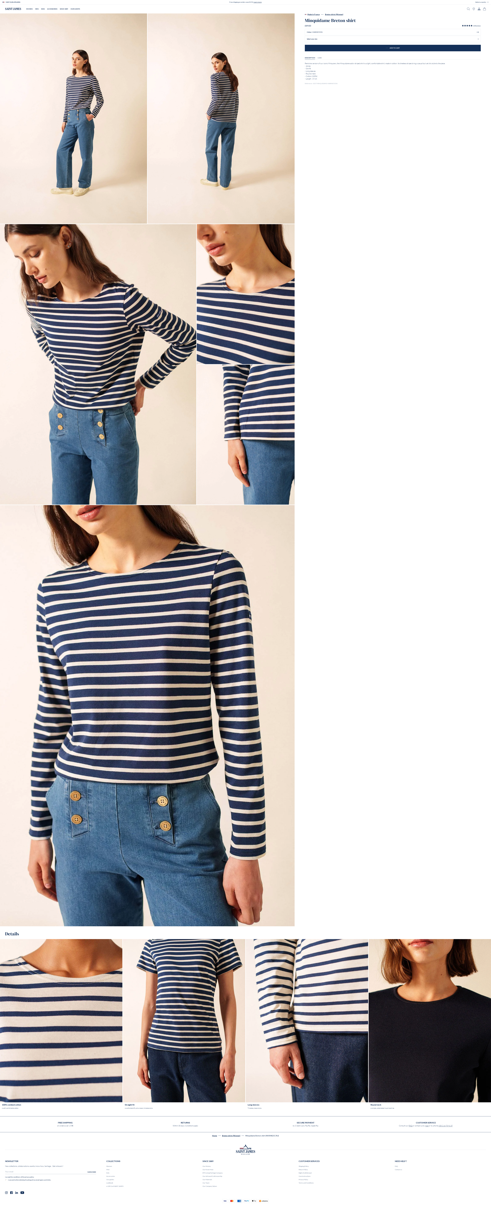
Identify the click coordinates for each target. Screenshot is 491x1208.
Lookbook (109, 1183)
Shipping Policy (304, 1166)
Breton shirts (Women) (334, 14)
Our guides (110, 1179)
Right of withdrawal (305, 1173)
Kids (107, 1173)
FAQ (410, 1126)
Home (214, 1136)
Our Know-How (208, 1170)
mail (427, 1126)
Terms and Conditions (306, 1183)
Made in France (313, 14)
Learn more (258, 2)
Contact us (398, 1170)
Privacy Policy (303, 1179)
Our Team (206, 1183)
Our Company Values (210, 1186)
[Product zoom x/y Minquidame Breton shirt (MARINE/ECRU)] (73, 118)
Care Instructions (305, 1176)
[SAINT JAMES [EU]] (13, 9)
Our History (207, 1166)
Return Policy (303, 1170)
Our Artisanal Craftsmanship (212, 1176)
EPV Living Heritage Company (213, 1173)
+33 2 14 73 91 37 (445, 1126)
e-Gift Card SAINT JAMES (114, 1186)
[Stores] (473, 8)
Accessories (110, 1176)
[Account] (479, 8)
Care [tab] (320, 58)
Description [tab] (310, 58)
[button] (481, 2)
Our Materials (207, 1179)
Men (108, 1170)
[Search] (468, 8)
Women (109, 1166)
